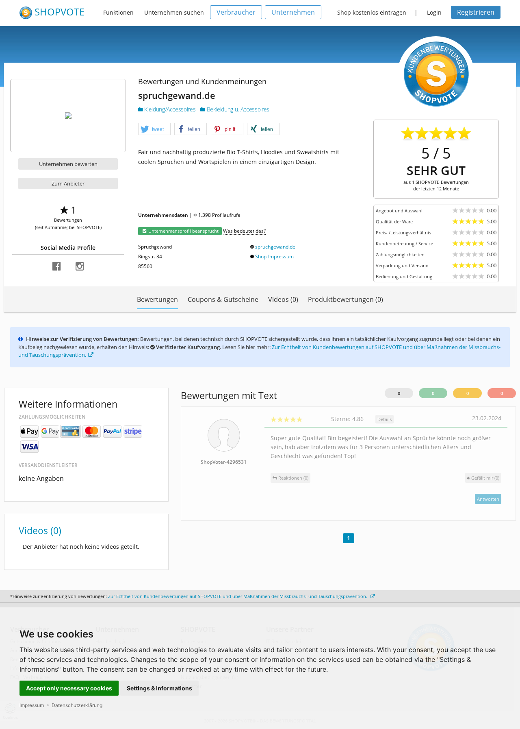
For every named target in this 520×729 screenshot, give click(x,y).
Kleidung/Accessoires (170, 109)
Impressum (32, 705)
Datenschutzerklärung (77, 705)
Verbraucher (236, 12)
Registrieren (475, 12)
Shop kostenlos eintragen (371, 12)
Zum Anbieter (68, 183)
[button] (154, 129)
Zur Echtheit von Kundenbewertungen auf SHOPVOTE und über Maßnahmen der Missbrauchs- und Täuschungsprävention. (238, 596)
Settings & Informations (159, 688)
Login (434, 12)
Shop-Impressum (274, 256)
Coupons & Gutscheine (223, 299)
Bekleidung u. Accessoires (237, 109)
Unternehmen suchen (174, 12)
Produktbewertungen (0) (345, 299)
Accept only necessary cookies (69, 688)
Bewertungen (157, 299)
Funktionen (118, 12)
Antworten (488, 499)
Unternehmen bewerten (68, 164)
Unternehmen (293, 12)
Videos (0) (283, 299)
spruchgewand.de (275, 246)
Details (384, 419)
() (485, 478)
